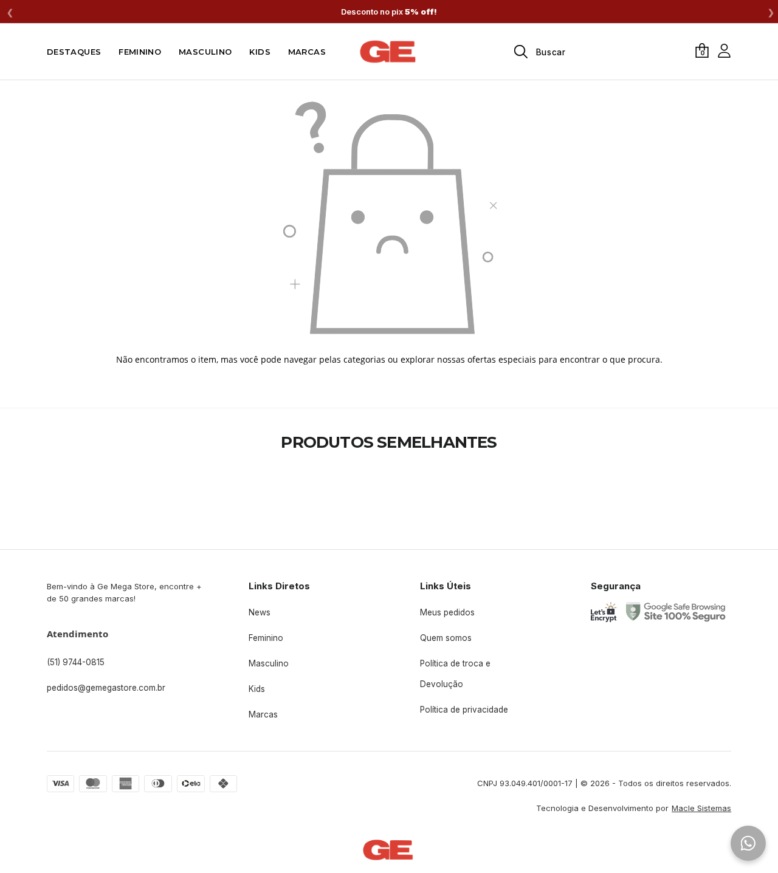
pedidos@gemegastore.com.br (106, 688)
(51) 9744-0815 (76, 662)
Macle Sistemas (701, 808)
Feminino (266, 638)
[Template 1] (389, 52)
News (259, 612)
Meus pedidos (447, 612)
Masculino (269, 663)
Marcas (263, 714)
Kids (257, 689)
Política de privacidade (464, 709)
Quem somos (446, 638)
